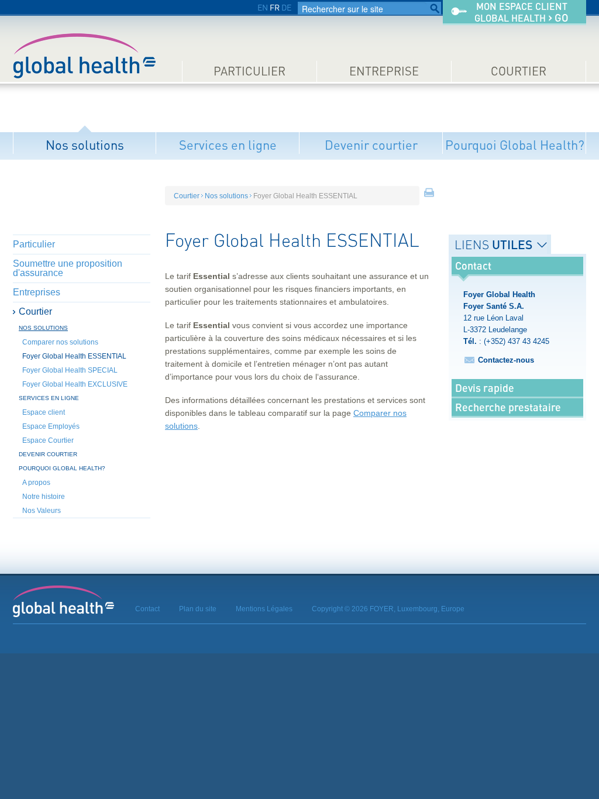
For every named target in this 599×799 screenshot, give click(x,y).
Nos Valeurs (41, 511)
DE (286, 7)
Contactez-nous (506, 360)
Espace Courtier (48, 440)
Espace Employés (51, 426)
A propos (36, 482)
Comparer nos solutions (60, 342)
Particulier (249, 71)
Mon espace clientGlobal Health (521, 13)
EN (262, 7)
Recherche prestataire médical (508, 416)
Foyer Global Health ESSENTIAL (74, 356)
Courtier (518, 71)
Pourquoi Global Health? (514, 145)
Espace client (43, 412)
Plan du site (197, 609)
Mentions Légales (264, 609)
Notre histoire (43, 497)
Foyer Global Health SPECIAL (70, 370)
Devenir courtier (371, 145)
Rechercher (434, 8)
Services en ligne (228, 145)
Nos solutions (85, 145)
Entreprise (384, 71)
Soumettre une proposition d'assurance (67, 268)
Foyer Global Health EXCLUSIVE (75, 384)
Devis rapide (484, 387)
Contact (147, 609)
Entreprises (36, 292)
